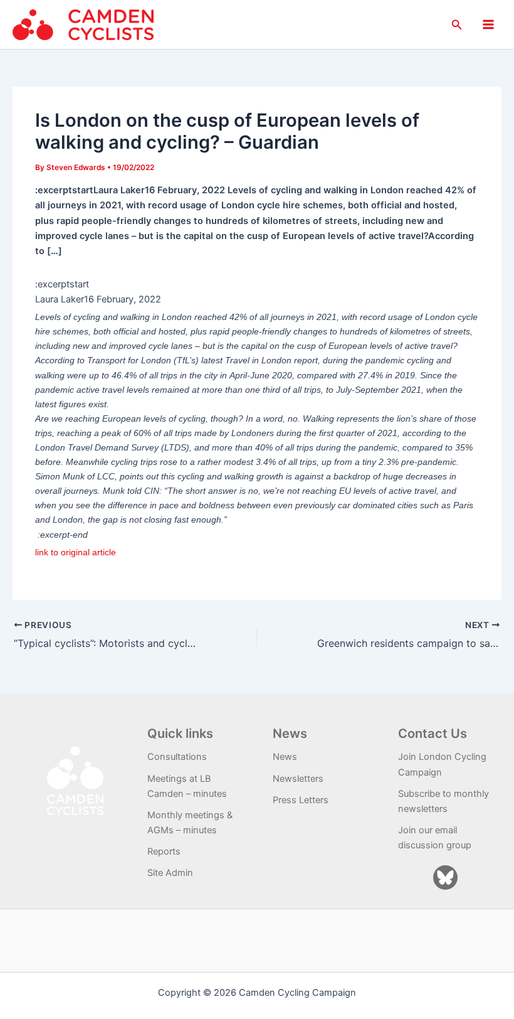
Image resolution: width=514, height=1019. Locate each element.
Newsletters (298, 778)
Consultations (177, 756)
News (285, 756)
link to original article (75, 552)
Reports (164, 851)
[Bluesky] (445, 877)
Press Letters (300, 800)
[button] (457, 25)
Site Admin (170, 872)
